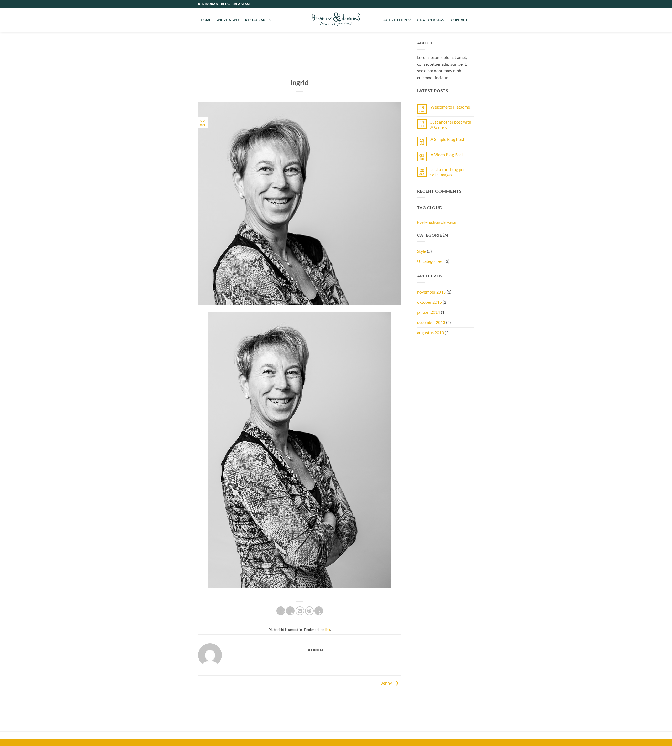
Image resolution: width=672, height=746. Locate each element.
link (327, 629)
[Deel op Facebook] (280, 610)
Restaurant (256, 20)
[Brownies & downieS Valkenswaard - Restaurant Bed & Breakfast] (336, 19)
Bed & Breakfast (431, 20)
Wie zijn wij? (228, 20)
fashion (434, 222)
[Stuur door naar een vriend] (300, 610)
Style (421, 251)
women (451, 222)
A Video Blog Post (446, 154)
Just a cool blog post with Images (448, 172)
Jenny (387, 682)
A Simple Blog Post (447, 139)
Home (206, 20)
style (442, 222)
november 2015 (431, 291)
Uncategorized (430, 261)
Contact (459, 20)
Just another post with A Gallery (450, 124)
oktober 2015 (429, 302)
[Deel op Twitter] (290, 610)
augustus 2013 (430, 332)
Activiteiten (395, 20)
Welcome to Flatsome (450, 106)
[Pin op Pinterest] (309, 610)
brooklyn (422, 222)
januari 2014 (428, 312)
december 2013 (431, 322)
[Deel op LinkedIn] (318, 610)
